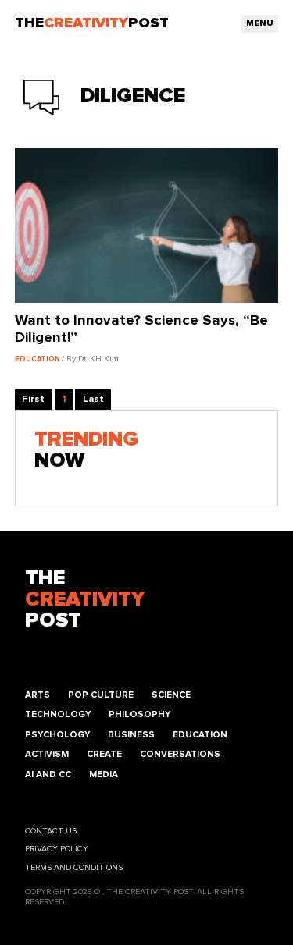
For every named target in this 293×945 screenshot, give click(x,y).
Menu (259, 23)
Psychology (57, 734)
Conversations (180, 754)
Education (200, 734)
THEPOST (85, 600)
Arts (37, 695)
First (33, 399)
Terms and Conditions (74, 868)
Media (103, 774)
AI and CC (48, 774)
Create (104, 754)
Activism (47, 754)
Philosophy (139, 714)
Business (131, 734)
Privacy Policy (56, 849)
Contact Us (51, 831)
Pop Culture (101, 695)
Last (93, 399)
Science (171, 695)
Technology (58, 714)
